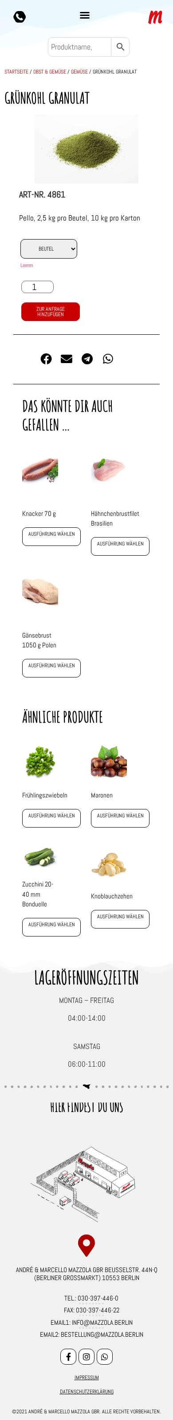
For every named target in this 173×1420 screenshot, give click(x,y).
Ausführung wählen (51, 534)
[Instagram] (86, 1357)
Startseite (16, 71)
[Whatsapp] (105, 1357)
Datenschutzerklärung (87, 1391)
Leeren (26, 265)
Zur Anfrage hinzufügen (50, 312)
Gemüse (79, 71)
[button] (85, 15)
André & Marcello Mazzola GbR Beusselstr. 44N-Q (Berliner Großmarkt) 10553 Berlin (86, 1273)
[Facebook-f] (68, 1357)
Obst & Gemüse (49, 71)
